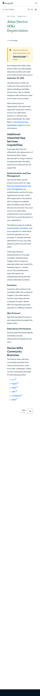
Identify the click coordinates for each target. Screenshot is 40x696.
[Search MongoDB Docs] (28, 9)
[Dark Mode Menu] (35, 9)
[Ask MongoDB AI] (32, 9)
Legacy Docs (22, 16)
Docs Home (11, 16)
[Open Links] (36, 3)
